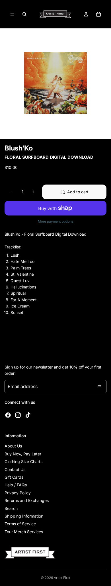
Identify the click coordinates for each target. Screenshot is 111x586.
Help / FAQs (16, 484)
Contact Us (15, 469)
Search (11, 508)
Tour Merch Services (24, 531)
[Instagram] (18, 415)
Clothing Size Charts (23, 461)
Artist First (62, 577)
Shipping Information (24, 516)
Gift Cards (14, 477)
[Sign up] (99, 386)
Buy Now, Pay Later (23, 453)
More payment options (55, 221)
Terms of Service (20, 523)
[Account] (86, 14)
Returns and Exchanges (27, 500)
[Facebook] (8, 415)
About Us (13, 445)
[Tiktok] (27, 415)
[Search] (24, 14)
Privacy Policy (18, 492)
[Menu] (12, 14)
